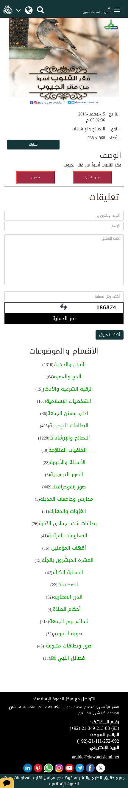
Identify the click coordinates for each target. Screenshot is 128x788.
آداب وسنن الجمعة (67, 413)
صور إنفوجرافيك (68, 486)
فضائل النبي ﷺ (67, 658)
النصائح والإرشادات (69, 437)
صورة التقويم (67, 633)
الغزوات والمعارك (67, 511)
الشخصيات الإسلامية (68, 401)
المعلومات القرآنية (67, 535)
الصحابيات (67, 584)
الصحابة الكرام (67, 572)
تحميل (35, 177)
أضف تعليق (109, 335)
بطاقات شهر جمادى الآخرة (68, 523)
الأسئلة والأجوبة (67, 462)
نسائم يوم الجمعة (68, 621)
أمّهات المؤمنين (67, 548)
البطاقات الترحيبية (68, 425)
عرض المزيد (93, 177)
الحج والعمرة (67, 376)
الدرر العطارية (67, 597)
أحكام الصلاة (67, 609)
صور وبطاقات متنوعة (67, 645)
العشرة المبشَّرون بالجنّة (67, 560)
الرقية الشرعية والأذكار (68, 389)
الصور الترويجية (66, 474)
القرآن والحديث (70, 364)
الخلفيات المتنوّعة (68, 450)
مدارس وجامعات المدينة (66, 499)
